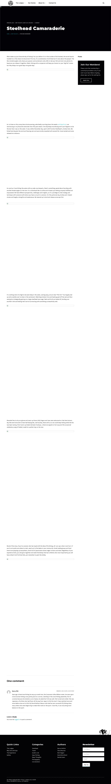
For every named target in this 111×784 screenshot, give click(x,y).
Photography (36, 760)
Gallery (9, 755)
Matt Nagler (60, 753)
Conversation (36, 762)
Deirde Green (61, 757)
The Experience (11, 753)
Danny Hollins (61, 749)
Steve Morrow (61, 751)
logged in (17, 720)
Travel (34, 751)
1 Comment (37, 23)
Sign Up (86, 764)
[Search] (103, 3)
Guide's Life (25, 23)
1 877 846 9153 (25, 781)
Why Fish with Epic (12, 751)
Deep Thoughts (18, 23)
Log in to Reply (71, 691)
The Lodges (20, 3)
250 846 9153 (13, 781)
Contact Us (52, 3)
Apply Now (86, 80)
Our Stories (32, 3)
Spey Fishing (36, 755)
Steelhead (30, 23)
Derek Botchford (62, 755)
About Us (41, 3)
